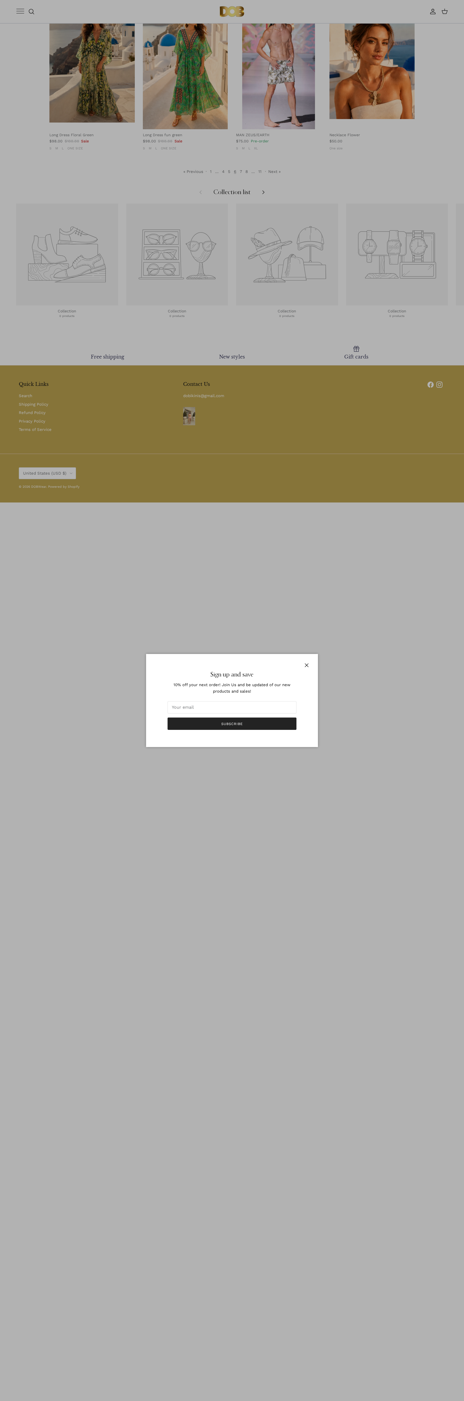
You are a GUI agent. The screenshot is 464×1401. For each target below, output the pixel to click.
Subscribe (232, 724)
